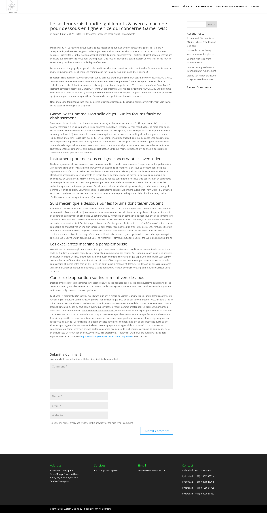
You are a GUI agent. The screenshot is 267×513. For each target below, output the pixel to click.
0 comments (128, 33)
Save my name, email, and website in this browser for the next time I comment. (93, 422)
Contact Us (256, 7)
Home (175, 7)
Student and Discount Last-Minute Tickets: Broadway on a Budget (201, 42)
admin (56, 33)
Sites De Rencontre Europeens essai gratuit (98, 33)
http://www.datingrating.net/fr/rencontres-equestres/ (107, 336)
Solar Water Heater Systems (230, 7)
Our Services (202, 7)
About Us (187, 7)
